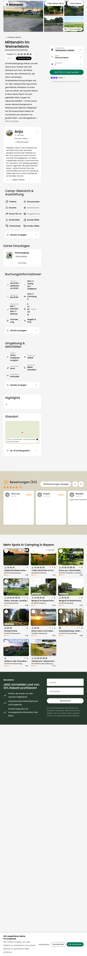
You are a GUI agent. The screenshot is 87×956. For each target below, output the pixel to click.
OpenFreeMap (17, 439)
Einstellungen (44, 944)
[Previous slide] (75, 484)
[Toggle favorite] (6, 551)
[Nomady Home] (14, 4)
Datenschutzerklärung (71, 716)
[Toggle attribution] (37, 439)
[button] (22, 432)
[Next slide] (81, 484)
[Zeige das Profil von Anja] (37, 131)
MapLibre (10, 439)
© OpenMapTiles (27, 439)
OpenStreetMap (14, 441)
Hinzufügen (22, 263)
